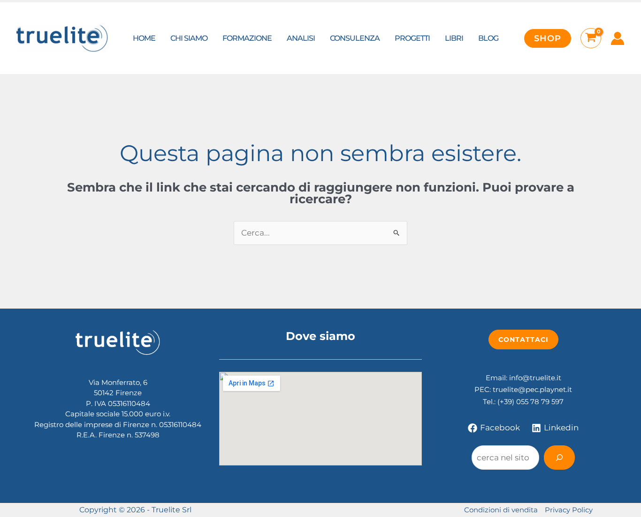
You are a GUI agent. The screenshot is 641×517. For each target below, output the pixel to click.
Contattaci (523, 339)
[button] (547, 38)
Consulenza (355, 38)
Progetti (412, 38)
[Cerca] (559, 457)
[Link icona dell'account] (617, 38)
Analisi (301, 38)
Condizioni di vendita (501, 509)
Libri (454, 38)
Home (144, 38)
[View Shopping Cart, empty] (590, 38)
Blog (488, 38)
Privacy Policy (569, 509)
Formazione (247, 38)
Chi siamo (188, 38)
